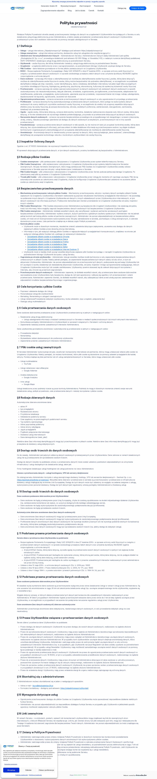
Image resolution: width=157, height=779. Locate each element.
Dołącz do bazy (137, 8)
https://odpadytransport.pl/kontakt (74, 688)
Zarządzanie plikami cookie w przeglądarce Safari (47, 247)
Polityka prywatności (35, 775)
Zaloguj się (122, 8)
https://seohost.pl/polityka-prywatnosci (33, 480)
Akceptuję (11, 770)
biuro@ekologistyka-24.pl (43, 686)
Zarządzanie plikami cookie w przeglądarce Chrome (48, 237)
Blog (70, 10)
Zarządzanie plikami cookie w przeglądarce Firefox (48, 242)
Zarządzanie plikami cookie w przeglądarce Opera (47, 239)
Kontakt (101, 10)
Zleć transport (85, 6)
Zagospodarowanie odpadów (52, 10)
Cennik (91, 10)
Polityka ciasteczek (21, 775)
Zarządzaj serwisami (10, 764)
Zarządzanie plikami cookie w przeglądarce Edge (47, 244)
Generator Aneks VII (49, 6)
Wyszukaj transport (68, 6)
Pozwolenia (98, 6)
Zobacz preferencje (46, 770)
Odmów (28, 770)
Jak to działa (80, 10)
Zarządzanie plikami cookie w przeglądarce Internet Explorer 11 (53, 249)
